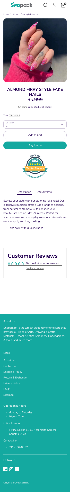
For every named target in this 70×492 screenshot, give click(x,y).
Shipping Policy (12, 372)
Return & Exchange (15, 377)
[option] (35, 50)
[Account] (54, 4)
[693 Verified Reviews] (35, 180)
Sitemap (8, 395)
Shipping (23, 107)
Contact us (9, 366)
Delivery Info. (44, 192)
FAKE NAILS (14, 115)
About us (9, 360)
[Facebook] (5, 469)
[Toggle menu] (5, 5)
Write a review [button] (35, 268)
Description (24, 192)
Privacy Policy (11, 383)
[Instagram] (11, 469)
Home (6, 14)
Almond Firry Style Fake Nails (26, 14)
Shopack (24, 482)
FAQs (6, 389)
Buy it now (35, 145)
